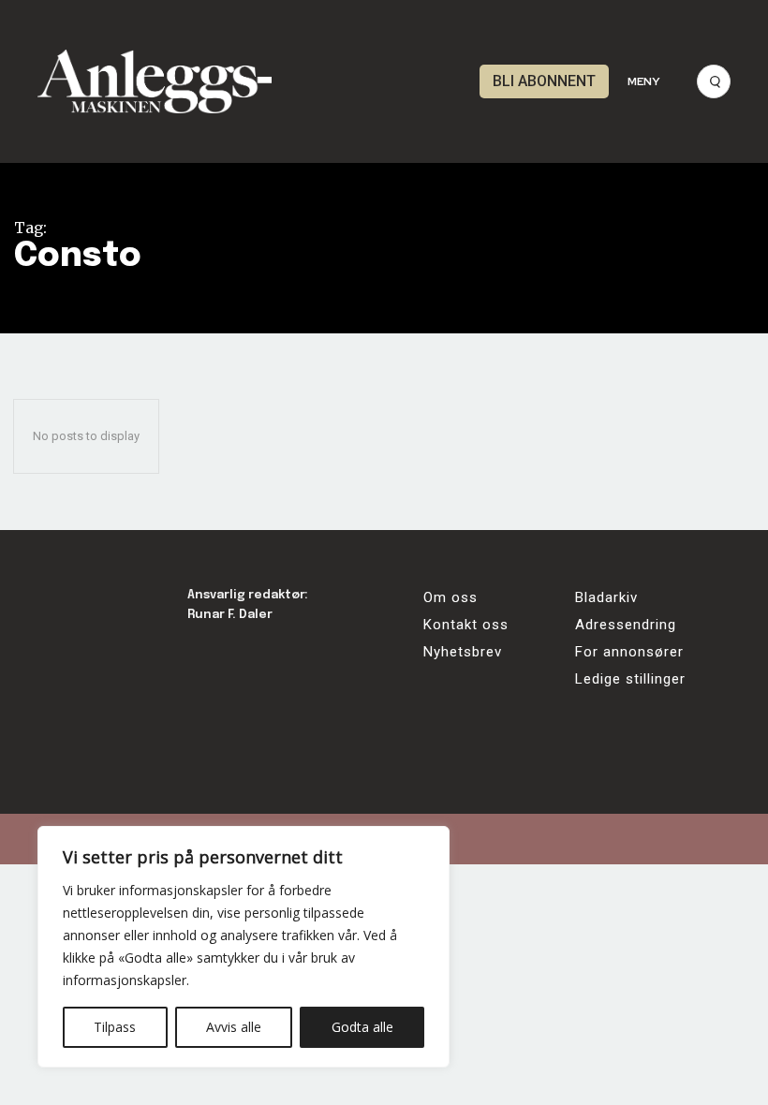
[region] (243, 947)
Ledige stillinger (630, 678)
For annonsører (629, 651)
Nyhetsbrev (462, 651)
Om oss (450, 597)
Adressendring (625, 624)
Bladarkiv (606, 597)
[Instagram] (260, 656)
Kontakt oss (466, 624)
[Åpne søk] (714, 81)
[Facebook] (208, 656)
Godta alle (362, 1027)
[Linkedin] (311, 656)
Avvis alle (233, 1027)
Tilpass (115, 1027)
